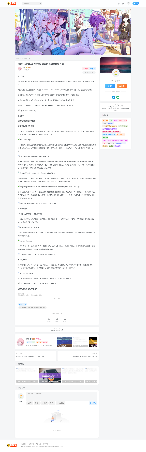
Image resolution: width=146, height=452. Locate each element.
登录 (119, 4)
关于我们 (45, 444)
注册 (123, 4)
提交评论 (93, 403)
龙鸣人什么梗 (123, 120)
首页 (18, 58)
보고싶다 (105, 120)
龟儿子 (115, 120)
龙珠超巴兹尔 (121, 135)
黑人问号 (117, 146)
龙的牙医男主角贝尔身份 (109, 126)
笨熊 (24, 68)
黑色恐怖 (105, 146)
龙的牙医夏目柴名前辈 (108, 135)
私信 (93, 69)
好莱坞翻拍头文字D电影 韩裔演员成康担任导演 (41, 63)
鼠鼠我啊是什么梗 (121, 143)
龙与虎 (104, 143)
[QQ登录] (113, 97)
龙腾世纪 (110, 123)
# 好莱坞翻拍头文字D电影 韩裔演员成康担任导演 (32, 307)
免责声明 (31, 444)
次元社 (33, 446)
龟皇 (110, 120)
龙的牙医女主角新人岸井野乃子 (111, 132)
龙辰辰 (104, 123)
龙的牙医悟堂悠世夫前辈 (109, 129)
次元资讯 (24, 58)
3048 (30, 342)
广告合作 (38, 444)
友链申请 (24, 444)
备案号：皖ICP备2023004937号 (54, 446)
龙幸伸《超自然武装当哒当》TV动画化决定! (115, 140)
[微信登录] (117, 97)
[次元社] (11, 445)
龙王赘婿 (105, 137)
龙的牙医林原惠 (122, 126)
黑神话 (111, 146)
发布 (136, 3)
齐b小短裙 (111, 143)
